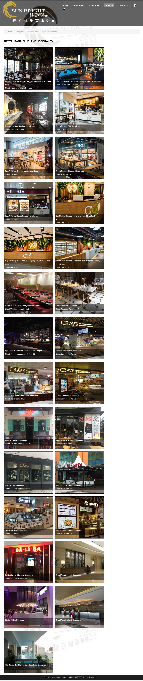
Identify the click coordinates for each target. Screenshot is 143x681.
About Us (78, 5)
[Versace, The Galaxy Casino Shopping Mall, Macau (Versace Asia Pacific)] (79, 113)
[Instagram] (64, 9)
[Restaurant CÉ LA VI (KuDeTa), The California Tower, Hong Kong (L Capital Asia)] (28, 68)
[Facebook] (135, 5)
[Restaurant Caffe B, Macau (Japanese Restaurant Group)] (28, 113)
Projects (109, 5)
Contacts (123, 5)
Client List (94, 5)
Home (65, 5)
